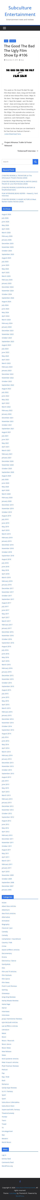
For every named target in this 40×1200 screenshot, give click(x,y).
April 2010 (5, 871)
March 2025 (6, 276)
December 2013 (7, 763)
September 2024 (8, 298)
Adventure (6, 910)
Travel (4, 1124)
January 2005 (6, 890)
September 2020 (8, 472)
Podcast (12, 41)
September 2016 (8, 643)
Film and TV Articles (9, 971)
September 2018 (8, 556)
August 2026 (6, 214)
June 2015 (5, 697)
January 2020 (6, 501)
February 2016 (7, 668)
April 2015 (5, 704)
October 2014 (7, 726)
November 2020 (8, 465)
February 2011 (7, 864)
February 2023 (7, 367)
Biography (5, 924)
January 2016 (6, 672)
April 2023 (5, 360)
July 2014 (5, 737)
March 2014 (6, 752)
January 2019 (6, 541)
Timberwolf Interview (26, 151)
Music (4, 1037)
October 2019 (7, 512)
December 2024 (7, 287)
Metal (4, 1033)
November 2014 (8, 723)
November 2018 (8, 548)
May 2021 (5, 443)
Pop (3, 1073)
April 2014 (5, 748)
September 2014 (8, 730)
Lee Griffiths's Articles (10, 1026)
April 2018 (5, 574)
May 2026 (5, 225)
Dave (22, 60)
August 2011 (6, 850)
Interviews (5, 1011)
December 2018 (7, 545)
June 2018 (5, 567)
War (3, 1135)
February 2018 (7, 581)
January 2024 (6, 327)
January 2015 (6, 715)
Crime (4, 946)
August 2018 (6, 559)
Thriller (4, 1117)
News (4, 1055)
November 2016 (8, 635)
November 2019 (8, 508)
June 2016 (5, 654)
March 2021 (6, 450)
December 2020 (7, 461)
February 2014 (7, 755)
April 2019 (5, 530)
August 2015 (6, 690)
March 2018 (6, 577)
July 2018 (5, 563)
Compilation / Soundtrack (11, 939)
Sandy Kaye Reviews (9, 1088)
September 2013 (8, 773)
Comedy (5, 932)
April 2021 (5, 447)
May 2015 (5, 701)
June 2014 (5, 741)
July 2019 (5, 519)
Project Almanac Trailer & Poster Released (18, 144)
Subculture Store (8, 1106)
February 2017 (7, 625)
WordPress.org (7, 1166)
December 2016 (7, 632)
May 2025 (5, 269)
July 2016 (5, 650)
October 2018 (7, 552)
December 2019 (7, 505)
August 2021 (6, 432)
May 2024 (5, 312)
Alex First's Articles (9, 913)
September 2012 (8, 817)
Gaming (5, 990)
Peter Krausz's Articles (10, 1062)
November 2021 (8, 421)
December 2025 (7, 243)
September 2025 (8, 254)
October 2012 (7, 813)
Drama (4, 957)
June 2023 (5, 352)
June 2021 (5, 439)
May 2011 (5, 853)
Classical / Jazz (7, 928)
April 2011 (5, 857)
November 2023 (8, 334)
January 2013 (6, 803)
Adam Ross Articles (9, 906)
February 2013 (7, 799)
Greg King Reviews (9, 997)
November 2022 (8, 378)
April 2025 (5, 272)
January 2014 (6, 759)
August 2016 (6, 646)
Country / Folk (7, 942)
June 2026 (5, 222)
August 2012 (6, 821)
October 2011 (7, 846)
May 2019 (5, 527)
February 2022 (7, 410)
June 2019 (5, 523)
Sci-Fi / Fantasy (7, 1091)
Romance (5, 1084)
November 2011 (8, 842)
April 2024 (5, 316)
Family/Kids (6, 964)
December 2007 (7, 886)
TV (3, 1128)
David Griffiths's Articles (11, 950)
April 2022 (5, 403)
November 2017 (8, 592)
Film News (5, 982)
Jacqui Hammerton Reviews (12, 1019)
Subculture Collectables (10, 1102)
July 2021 (5, 436)
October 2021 (7, 425)
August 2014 (6, 734)
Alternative (6, 917)
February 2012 (7, 835)
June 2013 (5, 784)
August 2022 (6, 389)
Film (6, 41)
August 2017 (6, 603)
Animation (5, 921)
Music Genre (6, 1044)
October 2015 (7, 683)
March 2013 (6, 795)
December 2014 (7, 719)
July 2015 (5, 694)
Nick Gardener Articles (10, 1059)
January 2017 (6, 628)
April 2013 (5, 792)
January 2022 (6, 414)
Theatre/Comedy (8, 1113)
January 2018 (6, 585)
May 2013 (5, 788)
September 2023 (8, 341)
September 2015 (8, 686)
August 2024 (6, 301)
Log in (4, 1155)
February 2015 (7, 712)
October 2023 (7, 338)
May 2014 (5, 744)
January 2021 (6, 458)
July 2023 (5, 349)
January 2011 (6, 868)
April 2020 (5, 490)
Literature (5, 1030)
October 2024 (7, 294)
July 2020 (5, 479)
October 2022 (7, 381)
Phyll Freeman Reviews (10, 1066)
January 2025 (6, 283)
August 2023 (6, 345)
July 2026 (5, 218)
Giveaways (6, 993)
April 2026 (5, 229)
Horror (4, 1008)
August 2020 (6, 476)
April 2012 (5, 832)
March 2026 (6, 232)
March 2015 (6, 708)
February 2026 (7, 236)
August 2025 (6, 258)
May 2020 (5, 487)
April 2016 (5, 661)
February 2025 (7, 280)
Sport (4, 1095)
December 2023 (7, 331)
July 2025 (5, 262)
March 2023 (6, 363)
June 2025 (5, 265)
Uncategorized (7, 1131)
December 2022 (7, 374)
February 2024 (7, 323)
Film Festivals (7, 975)
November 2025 (8, 247)
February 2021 (7, 454)
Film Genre (6, 979)
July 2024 (5, 305)
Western (5, 1139)
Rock (3, 1080)
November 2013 (8, 766)
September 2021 (8, 429)
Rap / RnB (5, 1077)
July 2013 (5, 781)
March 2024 (6, 320)
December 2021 (7, 418)
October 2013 (7, 770)
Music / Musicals (8, 1040)
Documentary (7, 953)
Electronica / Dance (9, 961)
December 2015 (7, 675)
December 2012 (7, 806)
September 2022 (8, 385)
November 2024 (8, 291)
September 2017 (8, 599)
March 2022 (6, 407)
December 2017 (7, 588)
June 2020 (5, 483)
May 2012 (5, 828)
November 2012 (8, 810)
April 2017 (5, 617)
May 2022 (5, 399)
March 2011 (6, 861)
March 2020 (6, 494)
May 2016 (5, 657)
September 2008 (8, 882)
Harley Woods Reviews (10, 1001)
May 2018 (5, 570)
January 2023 (6, 370)
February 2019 (7, 537)
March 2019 (6, 534)
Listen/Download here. (12, 134)
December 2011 (7, 839)
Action (4, 903)
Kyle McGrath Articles (10, 1022)
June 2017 (5, 610)
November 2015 (8, 679)
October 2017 (7, 596)
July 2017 (5, 606)
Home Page (6, 1004)
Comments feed (8, 1162)
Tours (4, 1120)
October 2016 (7, 639)
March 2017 (6, 621)
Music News (6, 1048)
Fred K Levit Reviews (9, 986)
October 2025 (7, 251)
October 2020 (7, 468)
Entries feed (6, 1159)
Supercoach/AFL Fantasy (11, 1109)
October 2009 (7, 879)
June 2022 (5, 396)
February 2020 (7, 498)
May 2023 (5, 356)
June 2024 (5, 309)
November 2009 (8, 875)
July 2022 (5, 392)
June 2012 (5, 824)
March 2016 (6, 665)
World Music (6, 1142)
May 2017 (5, 614)
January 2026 (6, 240)
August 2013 (6, 777)
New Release (6, 1051)
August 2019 (6, 516)
